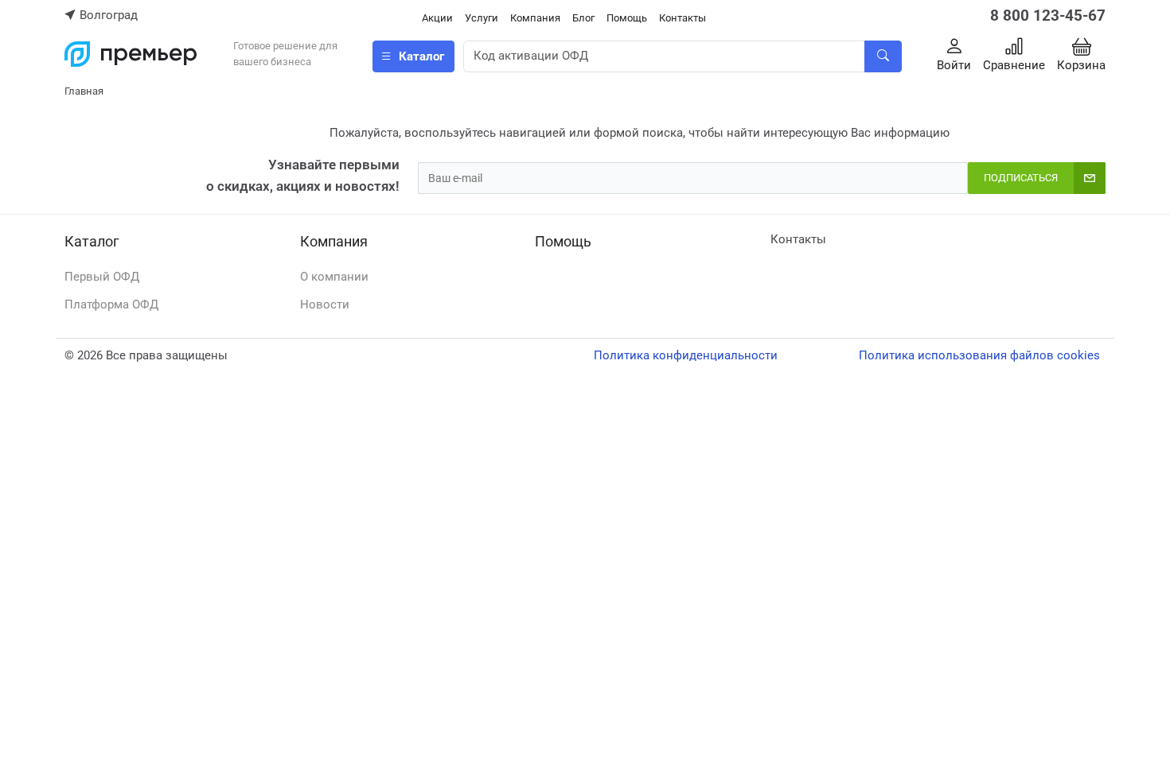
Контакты (682, 18)
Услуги (481, 18)
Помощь (626, 18)
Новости (324, 304)
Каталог (91, 241)
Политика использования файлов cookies (979, 355)
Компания (535, 18)
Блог (583, 18)
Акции (437, 18)
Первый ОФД (101, 276)
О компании (334, 276)
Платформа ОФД (111, 304)
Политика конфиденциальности (686, 355)
